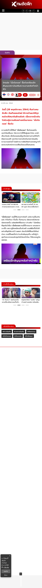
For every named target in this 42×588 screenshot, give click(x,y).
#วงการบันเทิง (19, 331)
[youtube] (30, 11)
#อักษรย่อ (18, 336)
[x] (26, 11)
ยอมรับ (6, 571)
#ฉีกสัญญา (29, 336)
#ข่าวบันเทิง (7, 331)
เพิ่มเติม (6, 567)
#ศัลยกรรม (31, 331)
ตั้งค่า (6, 575)
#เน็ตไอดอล (7, 336)
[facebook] (23, 11)
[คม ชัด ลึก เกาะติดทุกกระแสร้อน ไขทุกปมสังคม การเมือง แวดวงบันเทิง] (21, 4)
